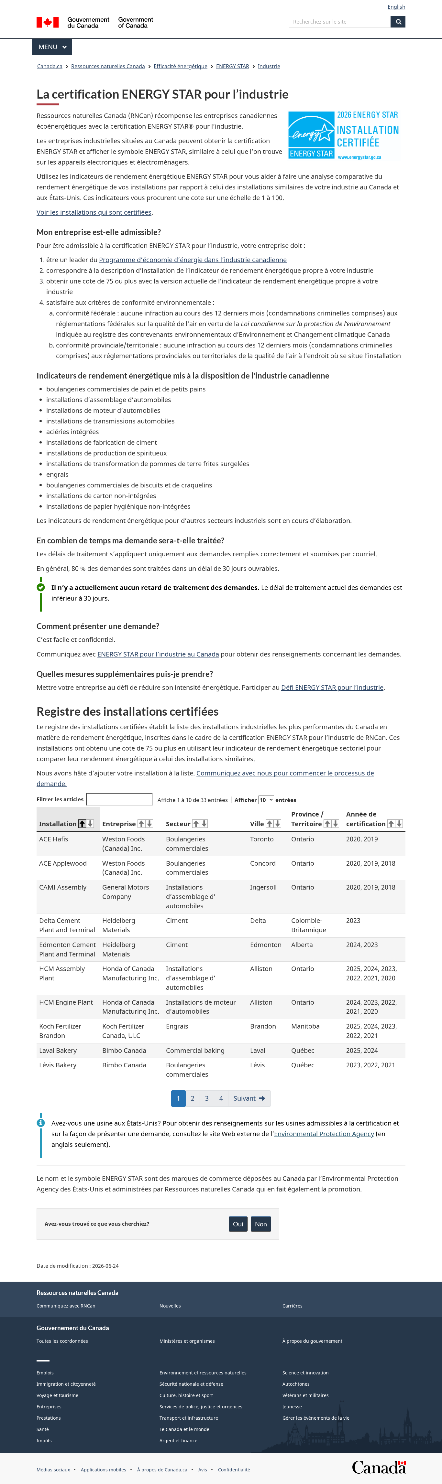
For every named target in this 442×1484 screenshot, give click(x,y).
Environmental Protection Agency (324, 1133)
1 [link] (181, 1100)
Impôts (44, 1440)
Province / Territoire (307, 819)
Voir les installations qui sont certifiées (94, 212)
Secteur (178, 823)
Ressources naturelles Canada (108, 66)
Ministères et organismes (187, 1341)
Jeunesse (292, 1407)
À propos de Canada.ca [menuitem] (162, 1470)
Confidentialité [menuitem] (234, 1470)
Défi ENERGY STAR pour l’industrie (332, 687)
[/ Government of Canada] (95, 23)
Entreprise (119, 823)
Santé (43, 1429)
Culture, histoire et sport (186, 1395)
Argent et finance (178, 1440)
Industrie (269, 66)
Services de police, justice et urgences (201, 1407)
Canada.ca (49, 66)
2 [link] (195, 1100)
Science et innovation (305, 1373)
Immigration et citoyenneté (66, 1384)
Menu (55, 46)
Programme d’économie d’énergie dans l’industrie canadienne (193, 259)
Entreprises (49, 1407)
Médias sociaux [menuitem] (53, 1470)
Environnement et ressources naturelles (203, 1373)
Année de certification (366, 819)
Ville (257, 823)
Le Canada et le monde (184, 1429)
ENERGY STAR (232, 66)
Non (261, 1224)
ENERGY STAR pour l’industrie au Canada (158, 654)
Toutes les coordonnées (62, 1341)
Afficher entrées (265, 800)
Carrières (292, 1306)
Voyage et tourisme (57, 1395)
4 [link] (223, 1100)
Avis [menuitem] (202, 1470)
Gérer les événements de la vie (315, 1418)
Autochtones (296, 1384)
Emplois (45, 1373)
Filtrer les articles (60, 799)
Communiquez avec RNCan (66, 1306)
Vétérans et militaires (305, 1395)
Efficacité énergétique (180, 66)
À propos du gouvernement (312, 1341)
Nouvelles (170, 1306)
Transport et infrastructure (189, 1418)
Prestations (49, 1418)
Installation (58, 823)
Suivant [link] (245, 1098)
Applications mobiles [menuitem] (103, 1470)
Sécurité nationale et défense (191, 1384)
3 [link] (209, 1100)
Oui (238, 1224)
